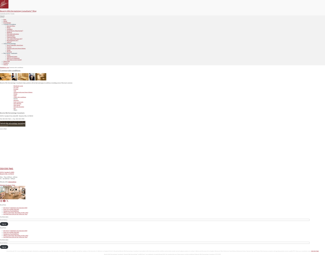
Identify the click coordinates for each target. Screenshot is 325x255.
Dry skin (16, 87)
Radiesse (9, 32)
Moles (8, 50)
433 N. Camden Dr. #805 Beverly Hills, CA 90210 (7, 173)
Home (2, 67)
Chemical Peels (11, 37)
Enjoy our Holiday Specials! (11, 209)
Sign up (4, 224)
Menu (2, 16)
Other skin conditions (20, 97)
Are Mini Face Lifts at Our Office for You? (15, 214)
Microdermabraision (13, 34)
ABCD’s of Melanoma (13, 58)
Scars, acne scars (18, 102)
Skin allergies (17, 103)
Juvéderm (9, 29)
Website (2, 185)
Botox (8, 27)
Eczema (9, 47)
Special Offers (11, 26)
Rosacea (9, 51)
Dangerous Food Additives (11, 211)
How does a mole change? (14, 59)
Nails (15, 95)
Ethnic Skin (6, 61)
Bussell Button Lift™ (13, 40)
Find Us (5, 64)
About (5, 21)
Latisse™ (9, 42)
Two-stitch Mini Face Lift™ (15, 39)
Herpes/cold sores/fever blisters (16, 48)
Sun (15, 108)
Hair (15, 90)
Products (6, 63)
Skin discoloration (19, 107)
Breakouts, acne (18, 86)
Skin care (6, 67)
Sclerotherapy (11, 35)
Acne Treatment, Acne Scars (15, 45)
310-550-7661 (6, 168)
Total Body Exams (12, 56)
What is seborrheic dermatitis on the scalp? (15, 212)
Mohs (8, 55)
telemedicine (12, 182)
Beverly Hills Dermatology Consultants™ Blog (18, 11)
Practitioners (7, 22)
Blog (4, 19)
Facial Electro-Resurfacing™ (15, 30)
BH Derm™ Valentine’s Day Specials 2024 (15, 208)
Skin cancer (17, 105)
